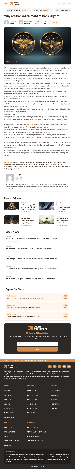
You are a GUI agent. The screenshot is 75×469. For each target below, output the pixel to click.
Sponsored (31, 391)
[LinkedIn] (20, 178)
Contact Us (9, 436)
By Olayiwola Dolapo (13, 281)
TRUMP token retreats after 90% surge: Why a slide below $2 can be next (28, 221)
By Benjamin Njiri (11, 261)
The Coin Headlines (35, 441)
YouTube (54, 408)
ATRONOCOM (31, 124)
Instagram (55, 404)
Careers (7, 445)
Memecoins (8, 413)
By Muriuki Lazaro (61, 225)
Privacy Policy (33, 427)
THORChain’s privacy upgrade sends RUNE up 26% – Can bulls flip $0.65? (32, 269)
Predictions (32, 400)
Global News (9, 417)
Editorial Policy (34, 436)
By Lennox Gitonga (12, 251)
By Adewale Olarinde (12, 241)
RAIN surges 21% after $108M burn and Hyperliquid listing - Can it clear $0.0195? (63, 221)
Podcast (31, 413)
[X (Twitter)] (16, 178)
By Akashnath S (26, 211)
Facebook (55, 395)
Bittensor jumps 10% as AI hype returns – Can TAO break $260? (29, 249)
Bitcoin (8, 256)
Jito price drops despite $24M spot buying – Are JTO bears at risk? (30, 279)
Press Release (32, 395)
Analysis (23, 202)
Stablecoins (9, 408)
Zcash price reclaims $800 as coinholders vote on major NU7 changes (31, 239)
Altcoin (58, 202)
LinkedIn (54, 400)
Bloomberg (17, 83)
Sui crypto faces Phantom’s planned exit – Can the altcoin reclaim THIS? (63, 207)
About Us (8, 427)
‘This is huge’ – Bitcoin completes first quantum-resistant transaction (31, 259)
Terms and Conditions (36, 432)
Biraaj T (13, 23)
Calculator (32, 408)
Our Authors (9, 432)
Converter (31, 404)
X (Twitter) (55, 391)
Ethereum (8, 395)
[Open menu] (6, 3)
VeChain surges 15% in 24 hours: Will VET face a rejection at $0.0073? (28, 207)
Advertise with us (11, 441)
